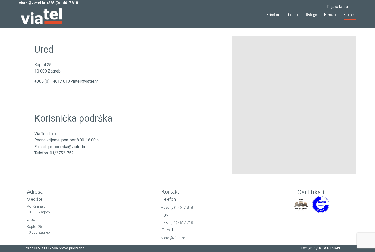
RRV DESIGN (329, 247)
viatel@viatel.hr (32, 3)
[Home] (42, 16)
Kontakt (350, 14)
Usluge (311, 14)
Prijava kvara (337, 7)
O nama (292, 14)
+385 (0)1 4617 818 (62, 3)
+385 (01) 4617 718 (177, 223)
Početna (272, 14)
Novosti (330, 14)
